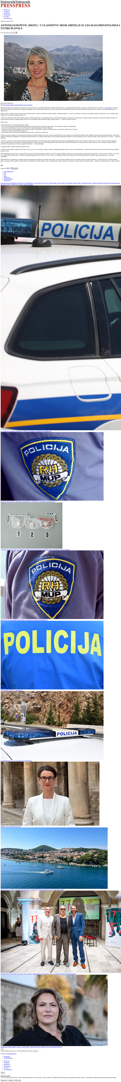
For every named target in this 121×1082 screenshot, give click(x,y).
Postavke (11, 1080)
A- (10, 32)
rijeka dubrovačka (8, 171)
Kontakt (6, 17)
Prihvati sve (4, 1080)
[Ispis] (16, 33)
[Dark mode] (3, 1073)
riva (5, 174)
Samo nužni (17, 1080)
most (5, 176)
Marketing (7, 15)
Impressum (7, 1056)
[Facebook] (6, 168)
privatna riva (7, 180)
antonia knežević (8, 179)
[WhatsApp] (8, 168)
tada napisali (108, 107)
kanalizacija (7, 177)
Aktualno (7, 11)
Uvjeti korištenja (8, 1058)
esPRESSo (7, 13)
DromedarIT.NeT (11, 1053)
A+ (13, 32)
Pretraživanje (8, 18)
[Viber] (10, 168)
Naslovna (7, 10)
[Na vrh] (2, 1049)
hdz (5, 173)
